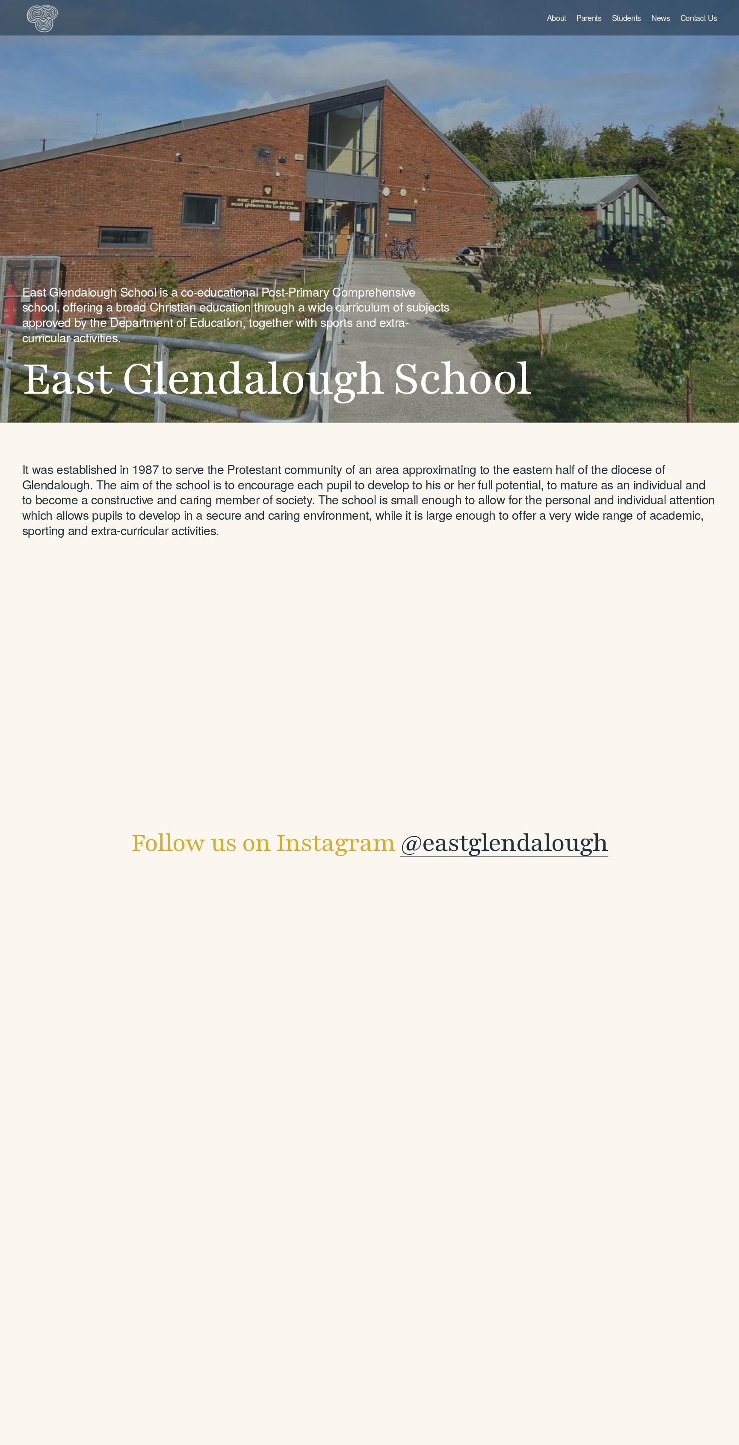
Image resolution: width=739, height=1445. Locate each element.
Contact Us (698, 17)
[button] (174, 945)
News (660, 17)
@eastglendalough (504, 843)
